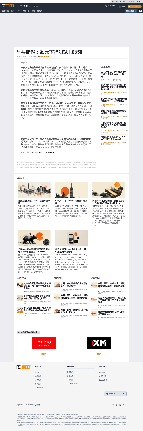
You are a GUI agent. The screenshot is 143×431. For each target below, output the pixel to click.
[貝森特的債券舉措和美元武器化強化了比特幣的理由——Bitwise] (34, 238)
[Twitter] (121, 1)
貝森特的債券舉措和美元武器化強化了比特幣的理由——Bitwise (33, 250)
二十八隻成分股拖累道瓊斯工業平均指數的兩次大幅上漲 (113, 74)
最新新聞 (105, 67)
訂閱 (135, 6)
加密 (33, 11)
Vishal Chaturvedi (109, 104)
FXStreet (5, 5)
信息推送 (51, 152)
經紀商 (39, 11)
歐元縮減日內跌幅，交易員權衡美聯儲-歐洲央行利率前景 (37, 309)
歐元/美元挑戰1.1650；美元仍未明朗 (34, 201)
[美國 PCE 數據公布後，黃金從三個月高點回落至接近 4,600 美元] (108, 190)
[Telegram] (117, 1)
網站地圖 (102, 372)
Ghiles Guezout (105, 317)
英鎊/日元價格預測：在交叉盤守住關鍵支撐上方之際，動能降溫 (112, 300)
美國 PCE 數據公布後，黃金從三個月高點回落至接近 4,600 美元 (108, 201)
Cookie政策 (103, 380)
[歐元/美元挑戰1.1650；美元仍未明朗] (34, 190)
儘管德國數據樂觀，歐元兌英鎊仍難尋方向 (111, 313)
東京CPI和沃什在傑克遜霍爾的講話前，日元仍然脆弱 (114, 100)
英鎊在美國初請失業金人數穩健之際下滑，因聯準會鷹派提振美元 (113, 87)
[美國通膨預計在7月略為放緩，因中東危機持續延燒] (71, 238)
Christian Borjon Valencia (111, 92)
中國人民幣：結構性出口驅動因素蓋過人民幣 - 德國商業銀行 (113, 125)
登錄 (123, 7)
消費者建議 (39, 388)
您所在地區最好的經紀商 (27, 332)
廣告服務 (70, 376)
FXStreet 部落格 (72, 383)
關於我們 (38, 366)
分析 (18, 11)
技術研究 (5, 11)
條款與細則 (103, 376)
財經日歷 (26, 11)
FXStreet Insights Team (111, 116)
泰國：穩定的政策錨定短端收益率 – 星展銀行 (113, 111)
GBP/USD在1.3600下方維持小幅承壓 (71, 201)
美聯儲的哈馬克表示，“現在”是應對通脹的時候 (113, 138)
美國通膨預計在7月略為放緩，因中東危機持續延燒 (70, 250)
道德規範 (38, 380)
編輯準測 (38, 376)
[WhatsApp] (113, 1)
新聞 (12, 11)
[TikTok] (124, 1)
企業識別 (38, 384)
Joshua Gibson (108, 80)
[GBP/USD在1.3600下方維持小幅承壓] (71, 190)
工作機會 (70, 380)
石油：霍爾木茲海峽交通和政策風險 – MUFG (74, 310)
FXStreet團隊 (44, 56)
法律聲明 (102, 366)
